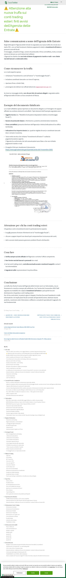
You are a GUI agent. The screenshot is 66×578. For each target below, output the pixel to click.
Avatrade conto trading (11, 520)
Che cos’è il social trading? (12, 468)
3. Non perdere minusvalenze (12, 439)
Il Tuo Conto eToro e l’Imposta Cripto (14, 548)
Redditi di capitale (10, 530)
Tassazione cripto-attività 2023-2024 (14, 405)
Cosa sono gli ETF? (10, 463)
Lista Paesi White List (10, 377)
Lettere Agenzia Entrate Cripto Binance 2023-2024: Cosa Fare (19, 327)
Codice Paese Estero (10, 376)
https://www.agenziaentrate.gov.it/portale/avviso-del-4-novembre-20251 (29, 150)
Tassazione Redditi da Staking (12, 411)
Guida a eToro (9, 480)
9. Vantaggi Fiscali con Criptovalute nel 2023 (15, 451)
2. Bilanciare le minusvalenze (12, 437)
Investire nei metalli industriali (12, 472)
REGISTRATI (49, 7)
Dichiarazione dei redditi (11, 525)
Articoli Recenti (9, 542)
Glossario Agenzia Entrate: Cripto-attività (15, 413)
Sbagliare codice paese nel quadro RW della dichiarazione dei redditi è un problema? (24, 544)
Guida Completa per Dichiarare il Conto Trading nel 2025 (18, 357)
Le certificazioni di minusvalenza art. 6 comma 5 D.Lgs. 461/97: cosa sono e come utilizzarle (26, 370)
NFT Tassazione (9, 459)
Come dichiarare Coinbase (12, 516)
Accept (46, 572)
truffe (9, 233)
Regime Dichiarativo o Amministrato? (14, 421)
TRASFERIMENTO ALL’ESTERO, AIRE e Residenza (16, 554)
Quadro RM (8, 536)
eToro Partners (9, 490)
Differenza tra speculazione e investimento (15, 470)
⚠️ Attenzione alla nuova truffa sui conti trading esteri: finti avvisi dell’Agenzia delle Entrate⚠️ (26, 353)
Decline (33, 572)
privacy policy (55, 7)
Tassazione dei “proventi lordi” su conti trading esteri (17, 546)
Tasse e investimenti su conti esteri (13, 368)
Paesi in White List (10, 526)
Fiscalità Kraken (9, 518)
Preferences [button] (25, 568)
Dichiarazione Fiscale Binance (12, 509)
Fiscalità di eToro (10, 482)
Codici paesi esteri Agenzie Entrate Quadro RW (16, 552)
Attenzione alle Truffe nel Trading (13, 361)
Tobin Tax (8, 455)
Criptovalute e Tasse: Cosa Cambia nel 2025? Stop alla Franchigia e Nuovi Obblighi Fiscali (48, 317)
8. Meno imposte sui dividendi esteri (13, 449)
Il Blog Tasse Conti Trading (12, 310)
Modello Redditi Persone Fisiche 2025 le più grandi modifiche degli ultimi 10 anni (23, 355)
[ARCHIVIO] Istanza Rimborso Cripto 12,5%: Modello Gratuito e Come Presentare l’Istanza (25, 402)
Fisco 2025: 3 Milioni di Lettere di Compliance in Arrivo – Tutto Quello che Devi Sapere (24, 391)
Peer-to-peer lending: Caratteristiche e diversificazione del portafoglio (21, 476)
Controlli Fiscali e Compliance (12, 380)
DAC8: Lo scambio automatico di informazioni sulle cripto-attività (20, 382)
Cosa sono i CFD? (10, 461)
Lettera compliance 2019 (11, 393)
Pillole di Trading (9, 453)
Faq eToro (7, 479)
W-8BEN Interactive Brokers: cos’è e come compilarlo (17, 498)
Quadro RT (8, 534)
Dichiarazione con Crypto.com (13, 514)
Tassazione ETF (9, 427)
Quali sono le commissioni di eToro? (14, 488)
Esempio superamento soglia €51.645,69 (15, 409)
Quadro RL (8, 540)
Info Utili (7, 349)
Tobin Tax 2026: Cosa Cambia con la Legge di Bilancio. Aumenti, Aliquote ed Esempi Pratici (26, 351)
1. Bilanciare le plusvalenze (12, 436)
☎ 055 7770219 (54, 2)
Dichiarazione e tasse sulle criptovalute (14, 407)
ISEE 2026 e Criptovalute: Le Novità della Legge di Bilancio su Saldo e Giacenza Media (24, 400)
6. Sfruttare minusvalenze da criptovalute (15, 445)
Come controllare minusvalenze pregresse (14, 333)
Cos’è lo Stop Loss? (10, 466)
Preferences (20, 572)
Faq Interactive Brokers (11, 496)
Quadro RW (8, 538)
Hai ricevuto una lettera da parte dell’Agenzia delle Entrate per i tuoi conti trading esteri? (25, 390)
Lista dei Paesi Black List (11, 528)
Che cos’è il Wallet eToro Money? (13, 486)
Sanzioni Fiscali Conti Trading (12, 364)
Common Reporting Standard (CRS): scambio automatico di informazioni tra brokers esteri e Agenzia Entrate (30, 388)
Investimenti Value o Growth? (12, 474)
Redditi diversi (9, 532)
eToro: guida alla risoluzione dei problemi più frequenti (18, 494)
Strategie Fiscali (9, 432)
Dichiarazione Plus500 (11, 511)
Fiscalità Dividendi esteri (11, 425)
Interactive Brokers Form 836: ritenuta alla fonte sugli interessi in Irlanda (21, 500)
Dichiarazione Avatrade (11, 507)
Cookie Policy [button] (52, 567)
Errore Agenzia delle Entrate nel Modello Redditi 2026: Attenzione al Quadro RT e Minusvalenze (27, 339)
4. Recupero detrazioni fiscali (12, 441)
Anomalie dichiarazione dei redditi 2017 (14, 395)
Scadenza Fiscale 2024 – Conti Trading (14, 362)
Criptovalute (8, 398)
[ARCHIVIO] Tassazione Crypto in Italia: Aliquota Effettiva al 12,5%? (20, 404)
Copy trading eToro (10, 492)
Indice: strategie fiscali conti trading (13, 434)
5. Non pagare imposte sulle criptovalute (15, 443)
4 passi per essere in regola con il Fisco (14, 429)
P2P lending (8, 457)
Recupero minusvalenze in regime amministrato (16, 366)
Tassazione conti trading (11, 374)
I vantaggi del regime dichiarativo (13, 423)
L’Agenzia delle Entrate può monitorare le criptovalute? (18, 386)
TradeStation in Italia (10, 522)
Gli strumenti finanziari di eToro (13, 484)
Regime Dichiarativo (10, 418)
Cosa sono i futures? (10, 465)
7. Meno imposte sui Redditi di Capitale (14, 447)
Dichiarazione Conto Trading (12, 505)
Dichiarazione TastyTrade (11, 512)
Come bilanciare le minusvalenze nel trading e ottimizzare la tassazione (21, 359)
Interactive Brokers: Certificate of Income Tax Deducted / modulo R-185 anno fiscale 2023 (25, 372)
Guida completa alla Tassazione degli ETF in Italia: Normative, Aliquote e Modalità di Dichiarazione (27, 555)
